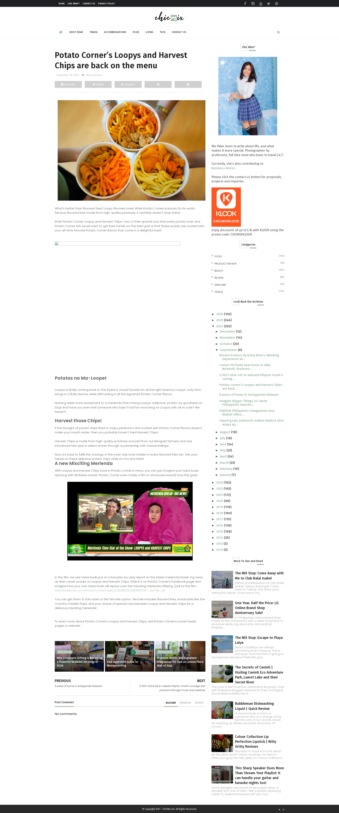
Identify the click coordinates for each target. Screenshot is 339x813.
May (223, 450)
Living (149, 32)
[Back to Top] (283, 809)
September (229, 350)
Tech (163, 32)
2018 (220, 513)
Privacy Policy (106, 3)
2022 (220, 488)
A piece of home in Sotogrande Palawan (248, 394)
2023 (220, 482)
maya (110, 656)
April (224, 456)
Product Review (225, 264)
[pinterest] (276, 3)
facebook (185, 702)
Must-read (76, 32)
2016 (220, 525)
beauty (218, 271)
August (225, 432)
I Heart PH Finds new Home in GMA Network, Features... (244, 367)
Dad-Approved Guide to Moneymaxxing (122, 663)
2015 (220, 531)
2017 (220, 519)
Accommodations (115, 32)
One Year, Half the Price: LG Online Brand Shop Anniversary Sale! (257, 608)
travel (218, 292)
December (228, 331)
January (225, 475)
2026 (220, 314)
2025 (220, 320)
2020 (220, 501)
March (225, 463)
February (226, 469)
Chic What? (74, 3)
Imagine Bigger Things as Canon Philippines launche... (243, 402)
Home (62, 3)
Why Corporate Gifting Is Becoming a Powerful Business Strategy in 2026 (79, 661)
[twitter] (268, 3)
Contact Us (89, 3)
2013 (220, 544)
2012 (220, 550)
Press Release (94, 75)
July (223, 438)
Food (136, 32)
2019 (220, 507)
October (226, 344)
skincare (220, 285)
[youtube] (261, 3)
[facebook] (245, 3)
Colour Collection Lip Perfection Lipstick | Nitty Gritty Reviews (255, 742)
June (223, 444)
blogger (171, 702)
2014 (220, 537)
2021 (220, 495)
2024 (220, 326)
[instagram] (253, 3)
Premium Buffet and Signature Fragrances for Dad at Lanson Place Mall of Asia (180, 661)
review (218, 278)
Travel (93, 32)
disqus (199, 702)
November (228, 337)
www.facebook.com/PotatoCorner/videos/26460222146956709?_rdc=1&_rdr (110, 590)
